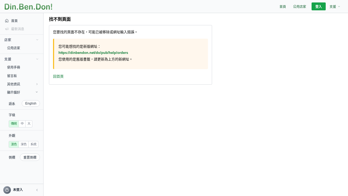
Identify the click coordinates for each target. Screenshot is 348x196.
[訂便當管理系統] (28, 6)
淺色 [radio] (14, 144)
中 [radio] (22, 123)
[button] (37, 190)
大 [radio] (28, 123)
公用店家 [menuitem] (299, 7)
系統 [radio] (33, 144)
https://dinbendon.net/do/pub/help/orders (93, 53)
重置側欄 (29, 158)
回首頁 (58, 76)
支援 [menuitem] (333, 7)
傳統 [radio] (14, 123)
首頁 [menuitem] (282, 7)
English (30, 103)
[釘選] (39, 48)
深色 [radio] (24, 144)
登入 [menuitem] (318, 7)
